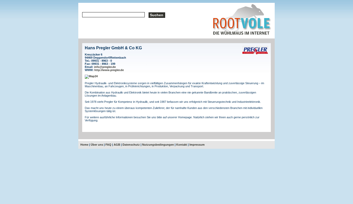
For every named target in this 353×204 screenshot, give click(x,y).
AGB (117, 144)
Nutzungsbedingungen (158, 144)
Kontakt (181, 144)
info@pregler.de (105, 66)
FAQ (108, 144)
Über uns (97, 144)
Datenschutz (131, 144)
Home (84, 144)
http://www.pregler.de (109, 70)
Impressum (197, 144)
